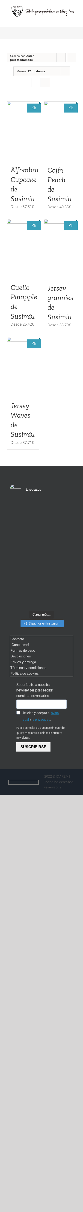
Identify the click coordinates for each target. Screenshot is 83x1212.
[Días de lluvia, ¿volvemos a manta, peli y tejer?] (19, 517)
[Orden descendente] (71, 57)
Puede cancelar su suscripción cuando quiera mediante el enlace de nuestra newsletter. (40, 732)
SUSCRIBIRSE (33, 747)
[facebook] (29, 782)
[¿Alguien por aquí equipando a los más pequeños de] (41, 527)
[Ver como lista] (45, 82)
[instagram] (36, 782)
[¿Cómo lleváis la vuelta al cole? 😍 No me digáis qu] (63, 554)
